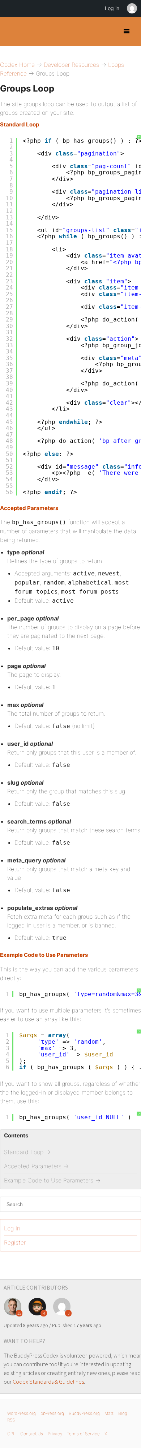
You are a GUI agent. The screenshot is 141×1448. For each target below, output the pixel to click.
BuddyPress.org (84, 1413)
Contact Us (31, 1433)
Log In (12, 1228)
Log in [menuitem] (112, 8)
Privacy (55, 1433)
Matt (109, 1413)
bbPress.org (52, 1413)
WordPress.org (21, 1413)
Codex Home (17, 64)
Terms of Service (83, 1433)
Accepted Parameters (29, 508)
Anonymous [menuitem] (131, 8)
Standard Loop (19, 124)
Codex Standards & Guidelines (48, 1381)
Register (15, 1242)
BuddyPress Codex (12, 31)
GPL (11, 1433)
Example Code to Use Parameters (44, 954)
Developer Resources (71, 64)
